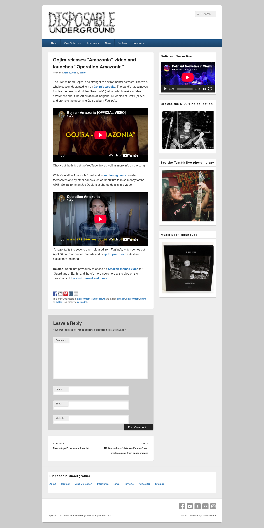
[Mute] (204, 89)
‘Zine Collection (72, 43)
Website (60, 418)
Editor (83, 72)
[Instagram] (213, 506)
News (108, 43)
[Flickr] (205, 506)
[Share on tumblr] (71, 293)
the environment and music (89, 278)
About (54, 43)
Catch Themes (209, 515)
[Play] (165, 89)
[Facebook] (182, 506)
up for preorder (113, 254)
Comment (61, 340)
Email (59, 403)
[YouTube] (190, 506)
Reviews (122, 43)
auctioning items (114, 175)
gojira (143, 298)
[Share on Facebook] (55, 293)
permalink (82, 302)
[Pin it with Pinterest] (65, 293)
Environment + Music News (91, 298)
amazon (121, 298)
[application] (188, 77)
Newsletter (139, 43)
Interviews (93, 43)
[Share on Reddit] (60, 293)
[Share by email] (76, 293)
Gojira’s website (104, 86)
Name (59, 389)
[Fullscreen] (210, 89)
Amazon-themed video (123, 269)
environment (132, 298)
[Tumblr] (197, 506)
